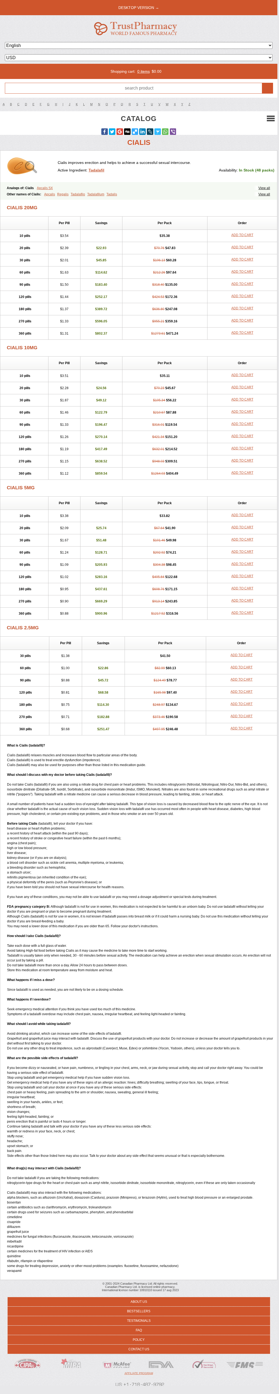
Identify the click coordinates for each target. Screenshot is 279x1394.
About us (139, 1302)
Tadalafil (96, 170)
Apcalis (49, 194)
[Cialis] (31, 166)
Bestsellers (138, 1311)
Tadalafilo (78, 194)
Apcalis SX (45, 188)
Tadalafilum (95, 194)
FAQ (139, 1330)
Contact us (138, 1349)
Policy (139, 1340)
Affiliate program (139, 1373)
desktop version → (138, 7)
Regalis (63, 194)
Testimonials (139, 1321)
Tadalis (111, 194)
